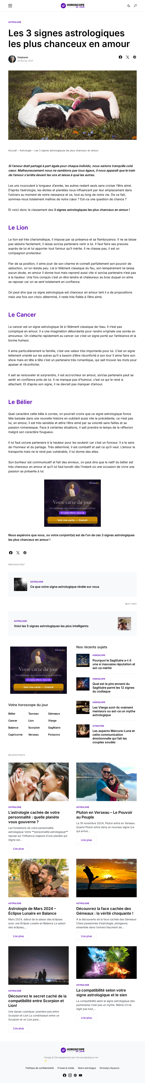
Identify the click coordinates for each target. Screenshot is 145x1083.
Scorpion (34, 727)
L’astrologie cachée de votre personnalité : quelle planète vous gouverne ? (34, 817)
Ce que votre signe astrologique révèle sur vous (64, 587)
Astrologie (14, 22)
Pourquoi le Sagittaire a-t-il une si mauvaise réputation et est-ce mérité (114, 664)
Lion (31, 720)
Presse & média (66, 1068)
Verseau (33, 734)
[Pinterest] (75, 1075)
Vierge (52, 720)
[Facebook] (64, 1075)
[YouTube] (80, 1075)
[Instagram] (70, 1075)
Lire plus (18, 848)
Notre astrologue (87, 1068)
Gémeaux (54, 713)
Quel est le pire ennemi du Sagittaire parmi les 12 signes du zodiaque (113, 687)
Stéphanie (22, 57)
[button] (10, 5)
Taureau (33, 713)
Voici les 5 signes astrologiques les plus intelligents (51, 626)
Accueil (12, 150)
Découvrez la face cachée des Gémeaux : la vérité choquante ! (104, 911)
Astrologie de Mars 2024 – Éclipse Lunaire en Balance (32, 911)
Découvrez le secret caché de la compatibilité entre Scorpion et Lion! (37, 1001)
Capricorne (15, 734)
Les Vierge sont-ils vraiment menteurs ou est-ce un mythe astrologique (114, 711)
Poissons (54, 734)
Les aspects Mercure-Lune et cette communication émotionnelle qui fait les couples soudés (114, 736)
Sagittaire (54, 727)
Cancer (12, 720)
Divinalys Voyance (109, 1068)
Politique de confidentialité (40, 1068)
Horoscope (99, 655)
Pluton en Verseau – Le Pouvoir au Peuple (104, 814)
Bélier (11, 713)
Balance (13, 727)
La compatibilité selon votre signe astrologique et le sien (101, 992)
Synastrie (98, 726)
